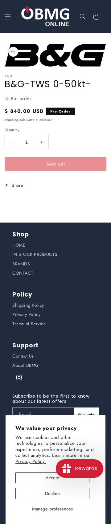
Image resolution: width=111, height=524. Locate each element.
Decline (52, 493)
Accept (53, 477)
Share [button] (17, 185)
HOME (18, 245)
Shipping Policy (28, 305)
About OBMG (25, 365)
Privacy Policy (26, 314)
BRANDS (21, 264)
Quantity (12, 130)
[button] (7, 16)
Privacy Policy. (30, 461)
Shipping (11, 119)
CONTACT (22, 273)
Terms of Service (29, 324)
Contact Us (23, 356)
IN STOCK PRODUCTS (34, 254)
